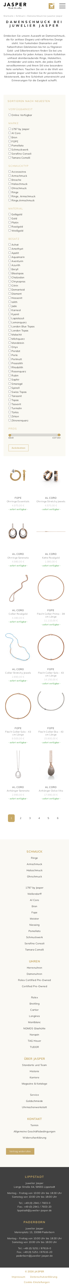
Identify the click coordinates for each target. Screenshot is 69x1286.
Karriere (34, 1077)
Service (34, 1094)
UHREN (34, 961)
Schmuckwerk (34, 937)
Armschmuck (34, 864)
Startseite (8, 16)
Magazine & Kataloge (34, 1083)
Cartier (34, 1009)
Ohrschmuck (34, 876)
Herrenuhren (34, 967)
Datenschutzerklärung (43, 1276)
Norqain (34, 1034)
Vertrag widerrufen (20, 1151)
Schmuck (20, 16)
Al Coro (34, 900)
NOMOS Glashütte (34, 1028)
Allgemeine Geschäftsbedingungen (35, 1131)
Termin (34, 1125)
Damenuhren (34, 973)
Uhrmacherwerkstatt (34, 1107)
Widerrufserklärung (34, 1137)
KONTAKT (34, 1119)
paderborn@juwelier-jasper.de (34, 1255)
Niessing (34, 924)
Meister (34, 918)
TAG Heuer (34, 1040)
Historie (34, 1071)
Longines (34, 1016)
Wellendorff (34, 893)
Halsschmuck (34, 870)
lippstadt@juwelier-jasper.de (34, 1210)
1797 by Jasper (34, 887)
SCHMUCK (34, 851)
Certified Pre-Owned (34, 986)
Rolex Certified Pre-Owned (34, 980)
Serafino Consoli (34, 943)
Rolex (34, 997)
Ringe (34, 858)
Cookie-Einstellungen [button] (37, 1282)
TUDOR (34, 1047)
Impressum (18, 1276)
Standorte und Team (34, 1065)
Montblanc (34, 1022)
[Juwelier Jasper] (15, 6)
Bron (34, 906)
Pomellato (34, 931)
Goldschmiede (34, 1101)
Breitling (34, 1003)
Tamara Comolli (34, 949)
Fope (34, 912)
